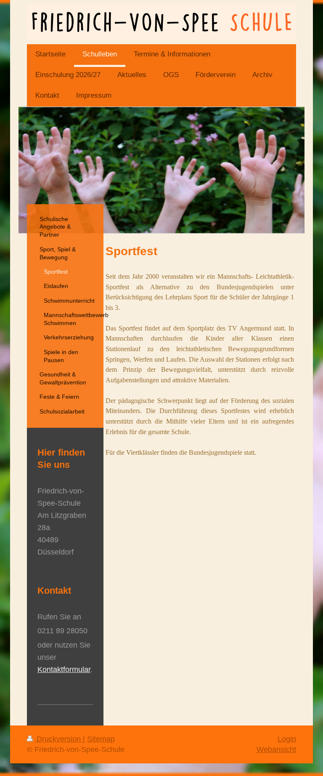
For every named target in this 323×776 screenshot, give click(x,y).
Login (287, 739)
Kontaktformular (63, 669)
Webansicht (276, 749)
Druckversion (58, 739)
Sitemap (101, 739)
